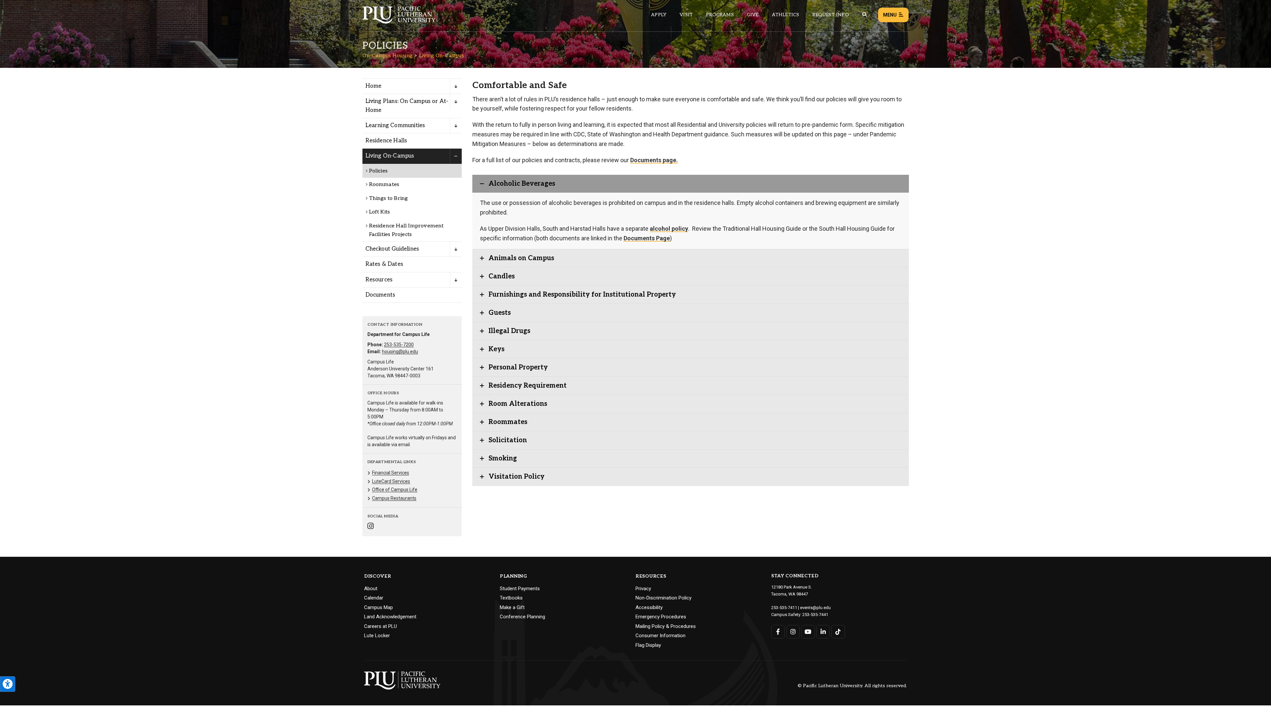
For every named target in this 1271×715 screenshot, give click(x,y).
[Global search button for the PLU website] (864, 15)
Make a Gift (512, 607)
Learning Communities (395, 125)
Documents (380, 295)
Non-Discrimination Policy (663, 598)
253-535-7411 (784, 607)
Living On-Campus (441, 56)
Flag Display (648, 645)
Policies (378, 171)
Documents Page (647, 238)
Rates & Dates (384, 264)
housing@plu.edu (400, 351)
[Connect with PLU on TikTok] (838, 632)
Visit (686, 15)
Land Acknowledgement (390, 617)
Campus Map (378, 607)
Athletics (785, 15)
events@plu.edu (815, 607)
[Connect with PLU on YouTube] (808, 632)
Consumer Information (660, 636)
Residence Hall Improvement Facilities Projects (406, 230)
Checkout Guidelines (392, 249)
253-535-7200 (399, 344)
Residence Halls (386, 140)
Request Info (830, 15)
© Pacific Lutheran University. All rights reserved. (852, 686)
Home (373, 86)
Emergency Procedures (661, 617)
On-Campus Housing (387, 56)
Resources (379, 279)
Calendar (373, 598)
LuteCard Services (391, 481)
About (370, 589)
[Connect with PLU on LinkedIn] (823, 632)
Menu (890, 15)
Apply (658, 15)
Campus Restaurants (394, 498)
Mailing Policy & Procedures (666, 626)
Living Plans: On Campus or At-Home (406, 106)
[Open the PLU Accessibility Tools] (7, 684)
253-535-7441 (815, 614)
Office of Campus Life (394, 489)
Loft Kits (379, 212)
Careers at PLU (380, 626)
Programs (720, 15)
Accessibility (649, 607)
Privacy (643, 589)
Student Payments (520, 589)
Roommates (384, 184)
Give (753, 15)
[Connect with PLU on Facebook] (778, 632)
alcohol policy (669, 228)
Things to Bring (388, 198)
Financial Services (390, 472)
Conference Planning (522, 617)
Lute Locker (377, 636)
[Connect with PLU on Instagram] (793, 632)
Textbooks (511, 598)
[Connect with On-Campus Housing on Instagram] (370, 527)
